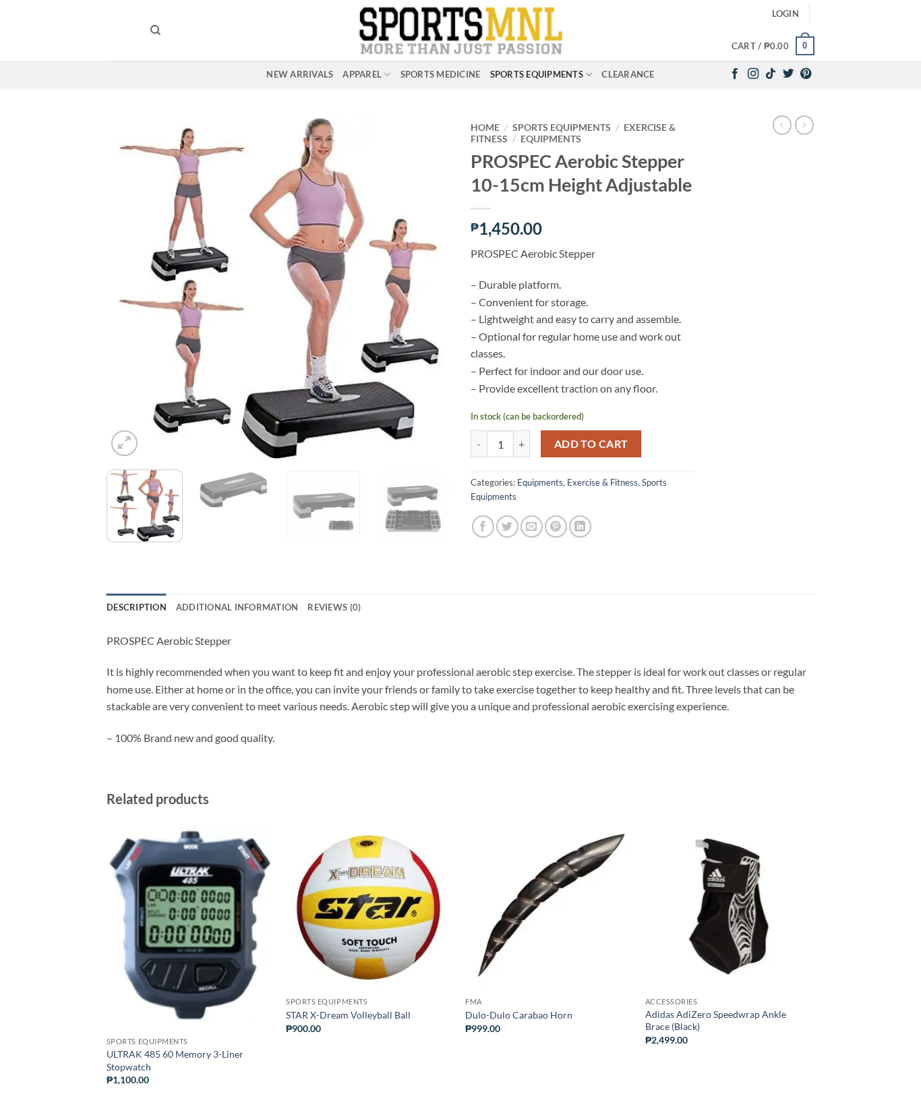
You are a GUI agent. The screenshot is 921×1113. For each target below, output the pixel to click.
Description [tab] (137, 607)
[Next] (427, 287)
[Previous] (130, 287)
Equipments (551, 139)
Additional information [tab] (237, 607)
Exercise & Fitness (602, 482)
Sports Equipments (536, 74)
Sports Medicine (440, 74)
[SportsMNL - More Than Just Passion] (460, 30)
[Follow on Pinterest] (805, 74)
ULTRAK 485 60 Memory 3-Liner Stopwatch (175, 1060)
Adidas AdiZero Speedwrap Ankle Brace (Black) (715, 1020)
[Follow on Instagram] (753, 74)
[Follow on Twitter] (788, 74)
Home (485, 127)
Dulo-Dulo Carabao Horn (518, 1015)
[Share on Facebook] (483, 526)
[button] (785, 13)
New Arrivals (299, 74)
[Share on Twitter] (507, 526)
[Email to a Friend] (532, 526)
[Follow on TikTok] (770, 74)
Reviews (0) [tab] (334, 607)
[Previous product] (804, 124)
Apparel (362, 74)
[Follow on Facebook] (735, 74)
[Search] (155, 30)
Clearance (627, 74)
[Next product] (782, 124)
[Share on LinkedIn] (580, 526)
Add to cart (591, 444)
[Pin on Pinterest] (556, 526)
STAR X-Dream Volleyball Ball (348, 1015)
